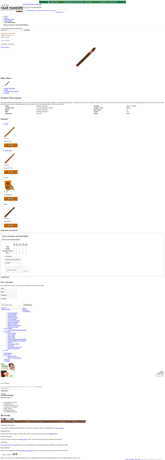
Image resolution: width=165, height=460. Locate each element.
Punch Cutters (11, 337)
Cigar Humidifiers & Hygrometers (17, 341)
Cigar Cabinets (8, 328)
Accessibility (131, 459)
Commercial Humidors (14, 320)
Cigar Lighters (11, 334)
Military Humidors (13, 324)
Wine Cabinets (8, 353)
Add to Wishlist (5, 47)
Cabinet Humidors (13, 313)
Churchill (6, 123)
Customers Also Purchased (11, 91)
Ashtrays (10, 342)
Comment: (3, 298)
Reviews (6, 93)
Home (5, 16)
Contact (126, 459)
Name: (2, 288)
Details (6, 90)
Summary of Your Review (13, 259)
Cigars (6, 17)
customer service (22, 439)
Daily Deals (7, 354)
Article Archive (7, 445)
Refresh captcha (6, 309)
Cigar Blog (16, 445)
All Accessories (12, 333)
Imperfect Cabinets (21, 330)
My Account (30, 4)
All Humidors (26, 311)
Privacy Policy (138, 459)
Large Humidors (12, 319)
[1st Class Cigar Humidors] (12, 12)
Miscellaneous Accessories (15, 347)
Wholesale (7, 361)
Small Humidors (12, 316)
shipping (50, 433)
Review (8, 263)
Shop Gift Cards (12, 356)
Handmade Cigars (9, 19)
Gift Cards (7, 359)
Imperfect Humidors (13, 327)
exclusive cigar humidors (27, 450)
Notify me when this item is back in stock (11, 28)
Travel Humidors (12, 314)
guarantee (61, 428)
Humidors (25, 310)
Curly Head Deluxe (8, 150)
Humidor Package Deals (14, 325)
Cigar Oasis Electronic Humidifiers (17, 339)
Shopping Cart (60, 12)
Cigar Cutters (11, 336)
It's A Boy (6, 177)
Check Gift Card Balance (14, 358)
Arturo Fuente (8, 21)
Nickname (9, 256)
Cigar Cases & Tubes (13, 344)
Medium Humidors (13, 317)
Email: (2, 292)
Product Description (9, 88)
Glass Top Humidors (13, 322)
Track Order (38, 4)
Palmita (5, 204)
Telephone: (4, 295)
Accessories (7, 331)
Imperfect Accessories (13, 348)
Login (24, 4)
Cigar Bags (11, 345)
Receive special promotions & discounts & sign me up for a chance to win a (21, 386)
